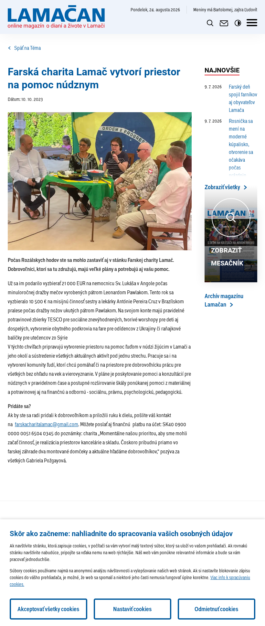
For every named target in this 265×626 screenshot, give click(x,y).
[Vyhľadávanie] (210, 23)
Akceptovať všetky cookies (48, 609)
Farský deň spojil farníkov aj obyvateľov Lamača (231, 98)
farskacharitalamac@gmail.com (46, 424)
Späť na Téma (27, 47)
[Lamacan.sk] (56, 17)
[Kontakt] (224, 23)
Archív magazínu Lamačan (224, 300)
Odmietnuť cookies (216, 609)
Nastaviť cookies (132, 609)
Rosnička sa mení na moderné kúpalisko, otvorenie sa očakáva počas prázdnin (229, 147)
